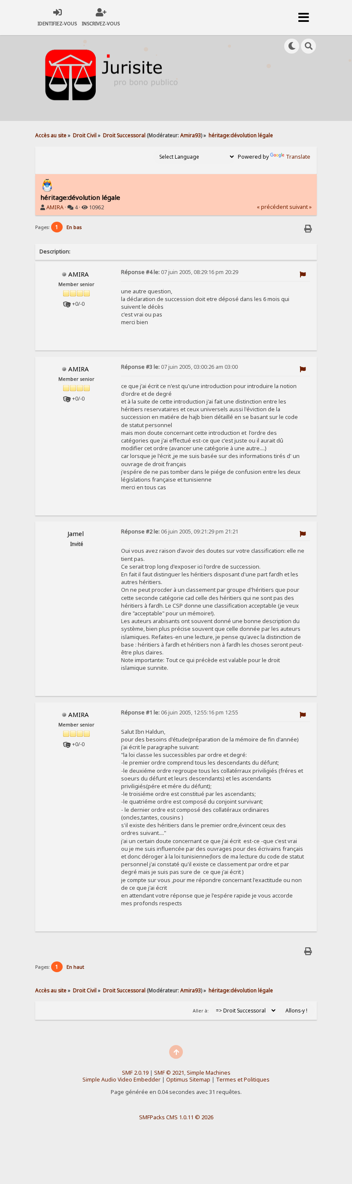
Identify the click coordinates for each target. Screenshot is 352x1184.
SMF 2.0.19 (135, 1072)
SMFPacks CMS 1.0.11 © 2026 (176, 1117)
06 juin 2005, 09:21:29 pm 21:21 (179, 531)
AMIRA (55, 207)
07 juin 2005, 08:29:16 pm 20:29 (179, 272)
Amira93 (190, 135)
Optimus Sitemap (188, 1079)
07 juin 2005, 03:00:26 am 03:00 (179, 367)
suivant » (300, 207)
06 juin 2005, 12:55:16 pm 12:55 (179, 712)
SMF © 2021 (169, 1072)
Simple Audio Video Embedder (121, 1079)
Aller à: (201, 1011)
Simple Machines (209, 1072)
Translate (298, 156)
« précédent (272, 207)
